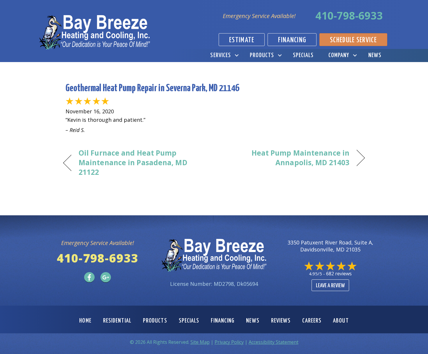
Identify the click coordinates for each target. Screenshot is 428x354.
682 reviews (339, 273)
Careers (311, 321)
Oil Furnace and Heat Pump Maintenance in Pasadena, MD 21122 (133, 162)
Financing (222, 321)
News (374, 55)
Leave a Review (330, 285)
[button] (236, 55)
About (341, 321)
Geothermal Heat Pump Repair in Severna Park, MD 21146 (152, 88)
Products (262, 55)
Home (85, 321)
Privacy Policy (229, 342)
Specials (303, 55)
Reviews (281, 321)
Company (338, 55)
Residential (117, 321)
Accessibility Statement (273, 342)
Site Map (200, 342)
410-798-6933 (349, 15)
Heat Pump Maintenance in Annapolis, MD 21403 (286, 157)
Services (220, 55)
